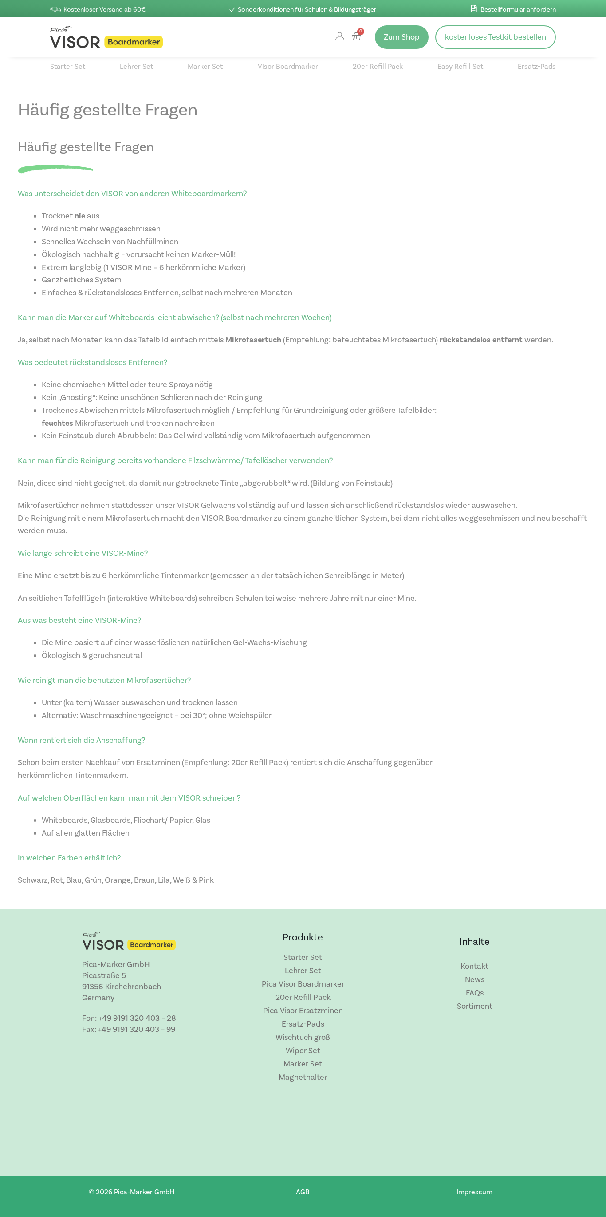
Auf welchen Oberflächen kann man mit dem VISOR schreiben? (129, 798)
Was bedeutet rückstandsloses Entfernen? (92, 362)
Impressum (474, 1192)
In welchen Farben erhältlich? (69, 858)
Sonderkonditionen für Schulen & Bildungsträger (307, 9)
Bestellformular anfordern (518, 9)
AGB (303, 1192)
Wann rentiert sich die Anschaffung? (81, 740)
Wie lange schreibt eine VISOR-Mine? (83, 553)
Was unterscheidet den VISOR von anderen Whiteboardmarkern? (132, 194)
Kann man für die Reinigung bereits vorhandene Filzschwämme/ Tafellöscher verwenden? (175, 461)
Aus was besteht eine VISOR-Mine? (79, 620)
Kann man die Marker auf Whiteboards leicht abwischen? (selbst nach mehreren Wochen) (174, 318)
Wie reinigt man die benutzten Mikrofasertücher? (104, 680)
